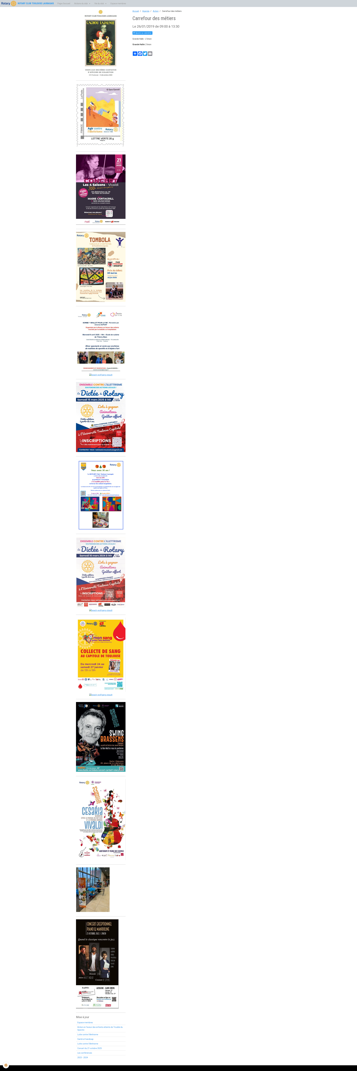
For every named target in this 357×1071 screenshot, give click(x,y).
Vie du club (99, 3)
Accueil (135, 11)
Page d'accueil (63, 3)
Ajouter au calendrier (143, 33)
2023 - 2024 (82, 1057)
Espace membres (118, 3)
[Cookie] (6, 1065)
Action (156, 11)
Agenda (145, 11)
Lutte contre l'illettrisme (87, 1034)
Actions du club (81, 3)
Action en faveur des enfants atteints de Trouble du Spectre (100, 1028)
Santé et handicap (85, 1039)
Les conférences (84, 1053)
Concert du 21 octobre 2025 (89, 1048)
